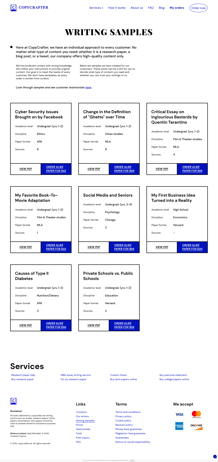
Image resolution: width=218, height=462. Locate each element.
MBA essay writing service (76, 375)
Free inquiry (83, 437)
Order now (198, 8)
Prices (79, 424)
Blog (162, 8)
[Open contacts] (215, 456)
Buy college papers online (174, 379)
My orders (177, 8)
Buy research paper (22, 379)
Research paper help (23, 375)
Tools (79, 433)
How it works (116, 8)
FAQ (151, 8)
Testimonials (83, 429)
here (88, 87)
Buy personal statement (173, 375)
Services (95, 8)
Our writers (82, 416)
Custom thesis (118, 375)
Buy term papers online (123, 379)
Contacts (81, 412)
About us (137, 8)
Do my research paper (73, 379)
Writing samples (85, 420)
